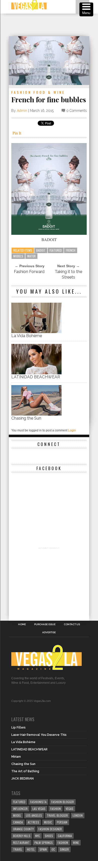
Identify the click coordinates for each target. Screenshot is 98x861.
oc (53, 849)
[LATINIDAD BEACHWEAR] (36, 373)
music (48, 822)
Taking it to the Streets (68, 274)
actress (33, 822)
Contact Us (72, 624)
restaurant (21, 842)
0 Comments (76, 111)
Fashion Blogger (62, 802)
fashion (63, 842)
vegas (69, 808)
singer (64, 849)
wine (76, 842)
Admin (22, 111)
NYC (37, 836)
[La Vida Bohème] (36, 332)
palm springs (43, 842)
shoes (49, 836)
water (31, 256)
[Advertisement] (53, 25)
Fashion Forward (29, 271)
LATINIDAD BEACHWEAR (35, 377)
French (70, 250)
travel (17, 849)
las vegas (38, 808)
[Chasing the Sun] (36, 414)
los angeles (34, 815)
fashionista (38, 802)
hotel (31, 849)
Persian (62, 822)
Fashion (21, 92)
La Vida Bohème (26, 335)
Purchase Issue (45, 624)
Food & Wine (49, 92)
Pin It (17, 132)
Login (72, 430)
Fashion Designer (50, 829)
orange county (23, 829)
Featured (56, 250)
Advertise (49, 632)
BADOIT (40, 250)
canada (18, 822)
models (18, 256)
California (65, 836)
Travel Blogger (57, 815)
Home (22, 624)
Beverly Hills (21, 836)
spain (43, 849)
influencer (20, 808)
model (17, 815)
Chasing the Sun (26, 418)
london (78, 815)
